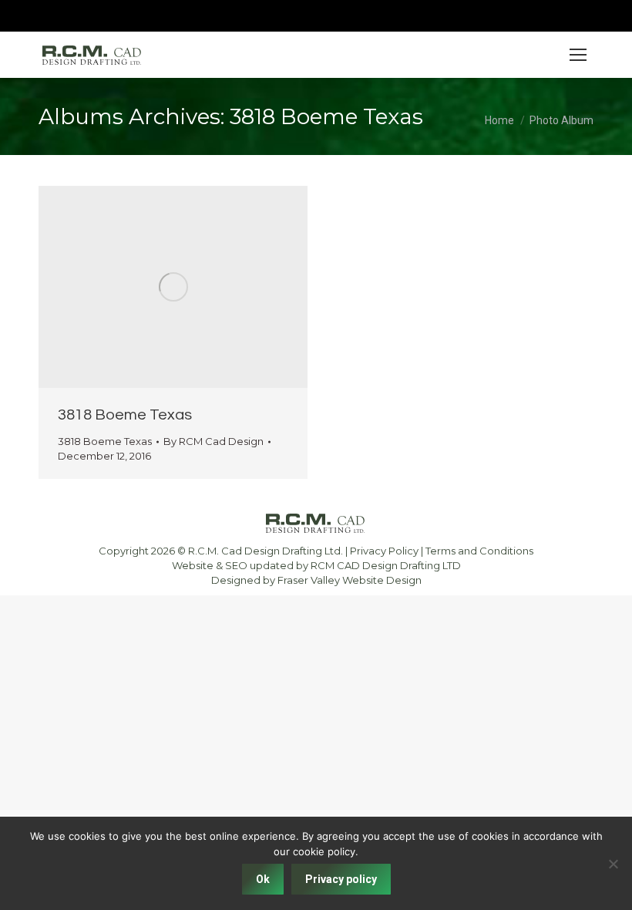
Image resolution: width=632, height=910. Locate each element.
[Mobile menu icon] (578, 54)
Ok (263, 879)
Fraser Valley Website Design (349, 580)
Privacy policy (341, 879)
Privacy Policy (384, 550)
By (213, 441)
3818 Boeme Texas (125, 415)
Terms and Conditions (479, 550)
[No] (612, 863)
